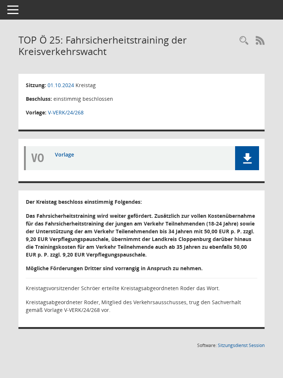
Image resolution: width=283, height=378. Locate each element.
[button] (247, 158)
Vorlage (64, 154)
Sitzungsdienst (241, 345)
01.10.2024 (61, 85)
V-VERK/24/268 (66, 112)
